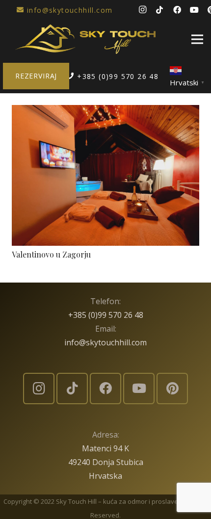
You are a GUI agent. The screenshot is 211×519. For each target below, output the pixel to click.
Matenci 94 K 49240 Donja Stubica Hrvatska (105, 462)
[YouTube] (194, 10)
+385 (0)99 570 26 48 (105, 315)
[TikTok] (159, 10)
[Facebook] (177, 10)
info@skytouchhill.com (105, 342)
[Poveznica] (85, 39)
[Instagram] (142, 10)
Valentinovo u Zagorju (51, 254)
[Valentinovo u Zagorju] (105, 111)
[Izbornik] (197, 39)
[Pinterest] (172, 388)
